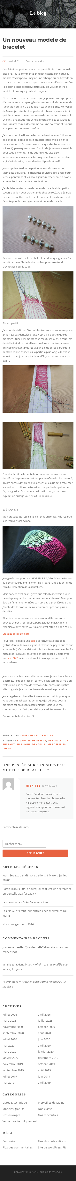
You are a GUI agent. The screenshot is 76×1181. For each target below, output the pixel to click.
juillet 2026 (10, 1014)
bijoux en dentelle (31, 740)
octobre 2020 (46, 1027)
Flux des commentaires (18, 1147)
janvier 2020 (11, 1058)
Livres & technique (15, 1102)
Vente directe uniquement (20, 1121)
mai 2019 (8, 1082)
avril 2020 (44, 1045)
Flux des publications (52, 1141)
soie (33, 640)
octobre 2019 (46, 1064)
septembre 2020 (13, 1033)
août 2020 (44, 1033)
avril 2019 (44, 1082)
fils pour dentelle (31, 744)
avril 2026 (44, 1014)
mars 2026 (9, 1020)
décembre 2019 (48, 1058)
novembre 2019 (13, 1064)
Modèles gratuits (14, 1109)
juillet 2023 (45, 1020)
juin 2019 (44, 1076)
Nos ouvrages (11, 1115)
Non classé (45, 1109)
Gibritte (33, 785)
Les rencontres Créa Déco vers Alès (25, 902)
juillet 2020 (10, 1039)
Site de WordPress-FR (52, 1147)
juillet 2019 (10, 1076)
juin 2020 (44, 1039)
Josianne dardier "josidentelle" (23, 947)
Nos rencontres (48, 1115)
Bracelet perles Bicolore (16, 633)
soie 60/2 (13, 658)
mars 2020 (9, 1051)
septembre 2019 (13, 1070)
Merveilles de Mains (37, 735)
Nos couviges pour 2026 (18, 924)
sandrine (39, 61)
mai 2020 (8, 1045)
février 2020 (46, 1051)
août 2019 (44, 1070)
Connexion (9, 1141)
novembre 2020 (13, 1027)
